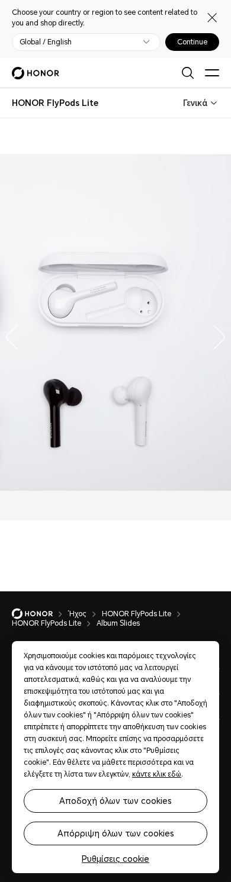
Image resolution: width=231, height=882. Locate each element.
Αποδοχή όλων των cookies (115, 801)
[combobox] (55, 103)
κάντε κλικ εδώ (156, 774)
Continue (192, 42)
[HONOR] (40, 614)
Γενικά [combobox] (195, 103)
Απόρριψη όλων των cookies (115, 833)
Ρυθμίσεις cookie (115, 859)
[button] (9, 334)
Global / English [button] (46, 42)
